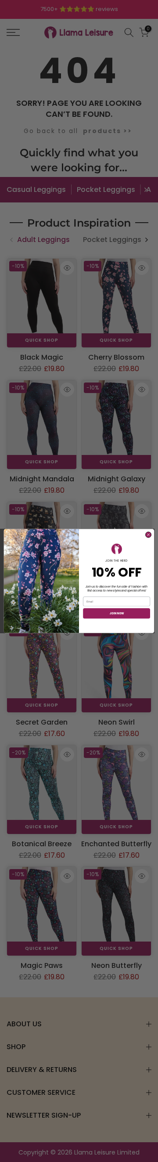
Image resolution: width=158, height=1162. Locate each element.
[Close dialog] (148, 535)
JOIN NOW (116, 613)
